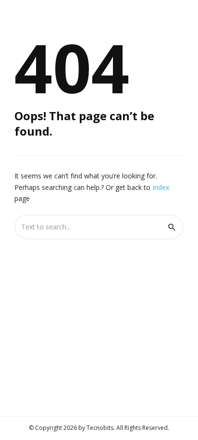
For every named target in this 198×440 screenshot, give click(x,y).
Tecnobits (100, 428)
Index (160, 187)
